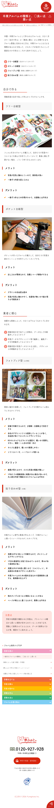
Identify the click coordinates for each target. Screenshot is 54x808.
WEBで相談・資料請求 (28, 761)
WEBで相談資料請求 (46, 8)
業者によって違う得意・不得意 (13, 662)
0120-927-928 (30, 749)
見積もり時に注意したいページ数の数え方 (17, 673)
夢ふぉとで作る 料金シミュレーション (16, 668)
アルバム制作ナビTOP (13, 645)
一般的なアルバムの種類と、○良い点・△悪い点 (19, 656)
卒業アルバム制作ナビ (31, 25)
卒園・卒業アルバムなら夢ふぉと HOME (12, 25)
